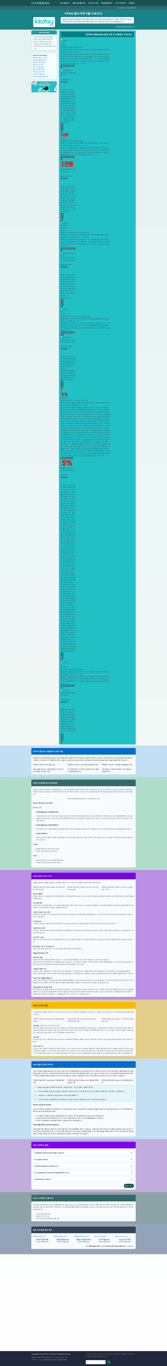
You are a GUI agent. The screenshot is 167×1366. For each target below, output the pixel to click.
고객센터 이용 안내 (39, 74)
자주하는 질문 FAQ (39, 72)
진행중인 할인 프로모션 (40, 57)
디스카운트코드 (40, 3)
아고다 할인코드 (65, 3)
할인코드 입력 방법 (39, 62)
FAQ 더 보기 (129, 1186)
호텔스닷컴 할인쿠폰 (78, 3)
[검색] (109, 1362)
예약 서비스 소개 (38, 65)
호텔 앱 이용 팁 (46, 1357)
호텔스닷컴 (47, 1359)
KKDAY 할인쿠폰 (120, 3)
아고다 (41, 1359)
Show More (75, 52)
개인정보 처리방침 (36, 1357)
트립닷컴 (60, 1359)
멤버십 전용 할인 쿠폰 (40, 60)
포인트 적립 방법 (38, 67)
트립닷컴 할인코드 (106, 3)
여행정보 (131, 3)
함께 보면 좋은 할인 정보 (40, 76)
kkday (65, 1359)
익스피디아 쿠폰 (93, 3)
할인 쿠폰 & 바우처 (39, 69)
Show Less (83, 63)
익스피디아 (54, 1359)
